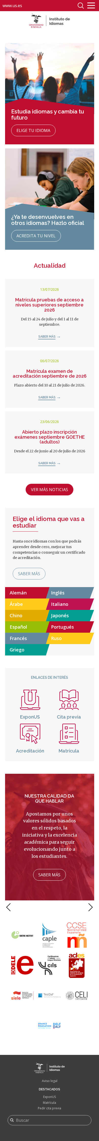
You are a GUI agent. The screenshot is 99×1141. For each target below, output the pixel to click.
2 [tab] (47, 903)
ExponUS (49, 1097)
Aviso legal (49, 1081)
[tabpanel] (49, 837)
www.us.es (12, 5)
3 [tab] (53, 903)
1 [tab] (42, 903)
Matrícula (49, 1102)
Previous (8, 907)
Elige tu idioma (33, 130)
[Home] (49, 21)
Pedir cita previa (49, 1108)
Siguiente (91, 907)
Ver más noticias (49, 489)
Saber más (47, 336)
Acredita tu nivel (36, 236)
